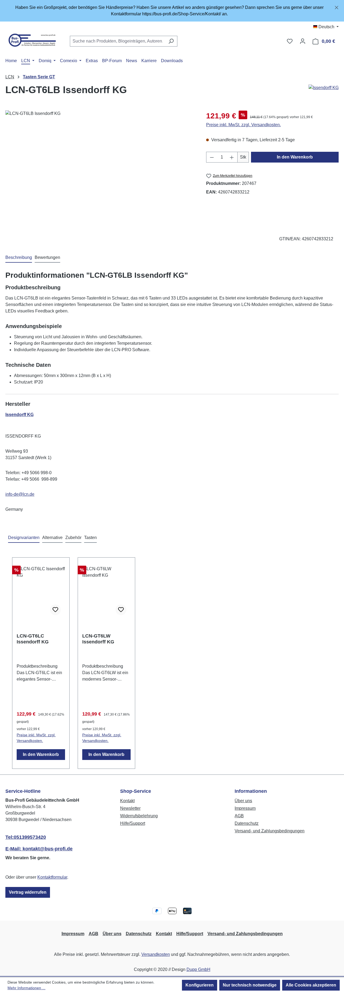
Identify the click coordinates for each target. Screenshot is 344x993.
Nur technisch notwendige (250, 985)
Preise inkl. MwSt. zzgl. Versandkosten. (243, 124)
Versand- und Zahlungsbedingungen (269, 831)
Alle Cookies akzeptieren (311, 985)
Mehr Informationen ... (26, 988)
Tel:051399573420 (25, 837)
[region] (172, 11)
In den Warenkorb (295, 157)
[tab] (18, 258)
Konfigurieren (199, 985)
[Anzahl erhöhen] (232, 157)
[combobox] (117, 41)
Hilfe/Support (132, 823)
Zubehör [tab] (73, 537)
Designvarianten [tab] (24, 537)
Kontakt (127, 800)
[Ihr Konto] (302, 41)
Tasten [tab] (90, 537)
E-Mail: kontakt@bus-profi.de (39, 848)
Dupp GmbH (198, 969)
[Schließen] (336, 6)
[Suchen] (171, 41)
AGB (239, 816)
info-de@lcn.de (19, 494)
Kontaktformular (52, 877)
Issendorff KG (19, 414)
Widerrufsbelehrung (139, 816)
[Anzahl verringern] (211, 157)
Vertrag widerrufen (27, 892)
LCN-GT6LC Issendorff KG (33, 639)
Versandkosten (155, 954)
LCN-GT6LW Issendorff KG (98, 639)
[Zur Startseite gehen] (32, 40)
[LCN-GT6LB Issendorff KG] (100, 168)
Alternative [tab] (52, 537)
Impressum (245, 808)
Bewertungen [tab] (47, 257)
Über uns (243, 800)
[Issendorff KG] (324, 87)
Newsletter (130, 808)
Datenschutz (247, 823)
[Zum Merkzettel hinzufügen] (55, 609)
